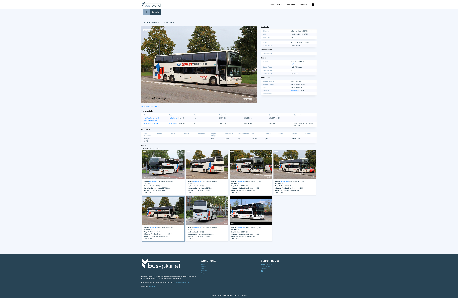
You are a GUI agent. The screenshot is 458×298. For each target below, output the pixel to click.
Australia (204, 271)
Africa (203, 264)
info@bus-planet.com (182, 282)
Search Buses (290, 4)
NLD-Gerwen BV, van (151, 123)
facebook (152, 286)
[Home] (146, 12)
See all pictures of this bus (150, 106)
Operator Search (276, 4)
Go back (170, 22)
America (203, 266)
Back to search (152, 22)
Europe (203, 273)
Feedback (303, 4)
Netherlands (295, 64)
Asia (202, 268)
